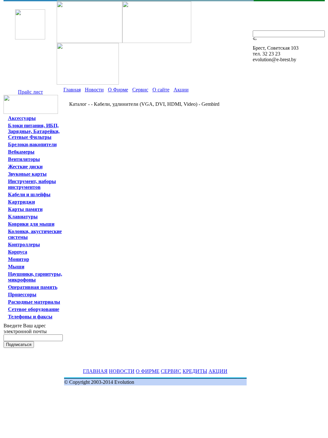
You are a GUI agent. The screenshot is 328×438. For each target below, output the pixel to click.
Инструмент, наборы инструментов (32, 184)
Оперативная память (32, 287)
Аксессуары (22, 118)
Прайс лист (30, 92)
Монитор (18, 259)
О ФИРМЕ (148, 371)
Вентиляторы (24, 159)
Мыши (16, 266)
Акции (181, 89)
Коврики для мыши (31, 224)
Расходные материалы (34, 302)
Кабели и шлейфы (29, 194)
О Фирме (118, 89)
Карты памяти (25, 209)
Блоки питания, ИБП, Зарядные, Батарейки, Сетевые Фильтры (34, 131)
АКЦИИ (218, 371)
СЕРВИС (171, 371)
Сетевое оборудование (33, 309)
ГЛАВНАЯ (95, 371)
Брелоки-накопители (32, 144)
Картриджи (21, 202)
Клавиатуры (23, 216)
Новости (94, 89)
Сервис (140, 89)
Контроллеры (24, 244)
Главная (72, 89)
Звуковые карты (27, 174)
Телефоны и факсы (30, 316)
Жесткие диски (25, 166)
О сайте (160, 89)
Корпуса (17, 252)
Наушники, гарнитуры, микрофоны (35, 276)
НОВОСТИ (122, 371)
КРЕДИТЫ (195, 371)
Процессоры (22, 294)
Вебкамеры (21, 152)
